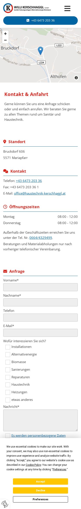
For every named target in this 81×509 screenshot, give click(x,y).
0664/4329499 (40, 237)
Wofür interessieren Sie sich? (24, 341)
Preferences (40, 499)
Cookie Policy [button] (33, 464)
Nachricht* (11, 406)
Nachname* (12, 295)
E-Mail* (8, 326)
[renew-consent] (5, 504)
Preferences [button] (59, 469)
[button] (67, 8)
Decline (40, 490)
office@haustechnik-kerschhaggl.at (39, 193)
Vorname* (11, 280)
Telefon (8, 310)
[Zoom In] (5, 33)
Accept (40, 481)
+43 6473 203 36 (29, 180)
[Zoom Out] (5, 40)
